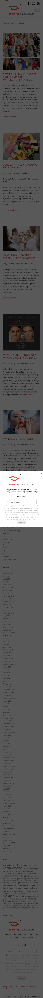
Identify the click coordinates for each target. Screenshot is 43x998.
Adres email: (21, 497)
